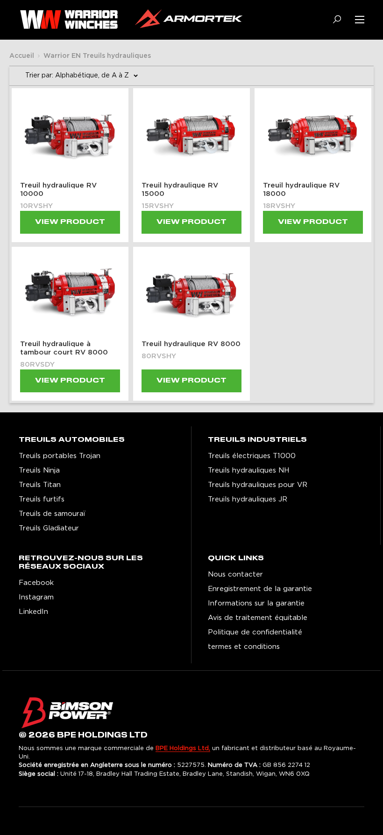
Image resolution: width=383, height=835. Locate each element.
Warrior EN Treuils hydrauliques (97, 56)
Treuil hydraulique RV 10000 (58, 189)
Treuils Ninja (39, 470)
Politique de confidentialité (255, 632)
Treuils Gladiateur (49, 528)
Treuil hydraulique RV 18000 (301, 189)
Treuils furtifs (41, 499)
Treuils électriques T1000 (252, 455)
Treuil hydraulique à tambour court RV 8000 (64, 348)
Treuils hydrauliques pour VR (257, 484)
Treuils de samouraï (52, 513)
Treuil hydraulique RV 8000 (191, 344)
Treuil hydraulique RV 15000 (180, 189)
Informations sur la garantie (256, 603)
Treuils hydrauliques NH (248, 470)
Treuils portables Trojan (59, 455)
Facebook (36, 582)
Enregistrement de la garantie (260, 588)
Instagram (36, 597)
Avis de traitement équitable (257, 617)
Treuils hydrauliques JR (247, 499)
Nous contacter (235, 574)
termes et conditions (244, 646)
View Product (70, 222)
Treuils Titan (40, 484)
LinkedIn (33, 611)
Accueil (21, 56)
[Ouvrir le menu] (359, 19)
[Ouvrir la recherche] (333, 19)
